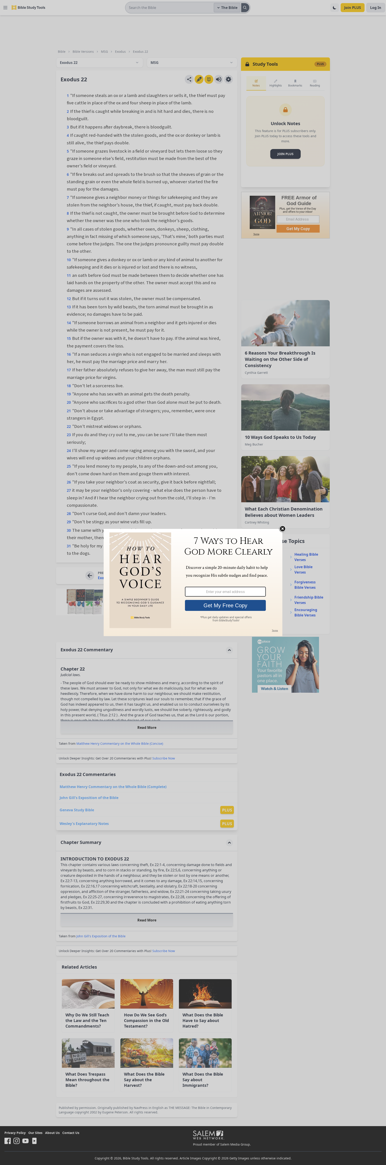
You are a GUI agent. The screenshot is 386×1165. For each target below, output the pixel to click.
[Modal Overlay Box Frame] (193, 582)
